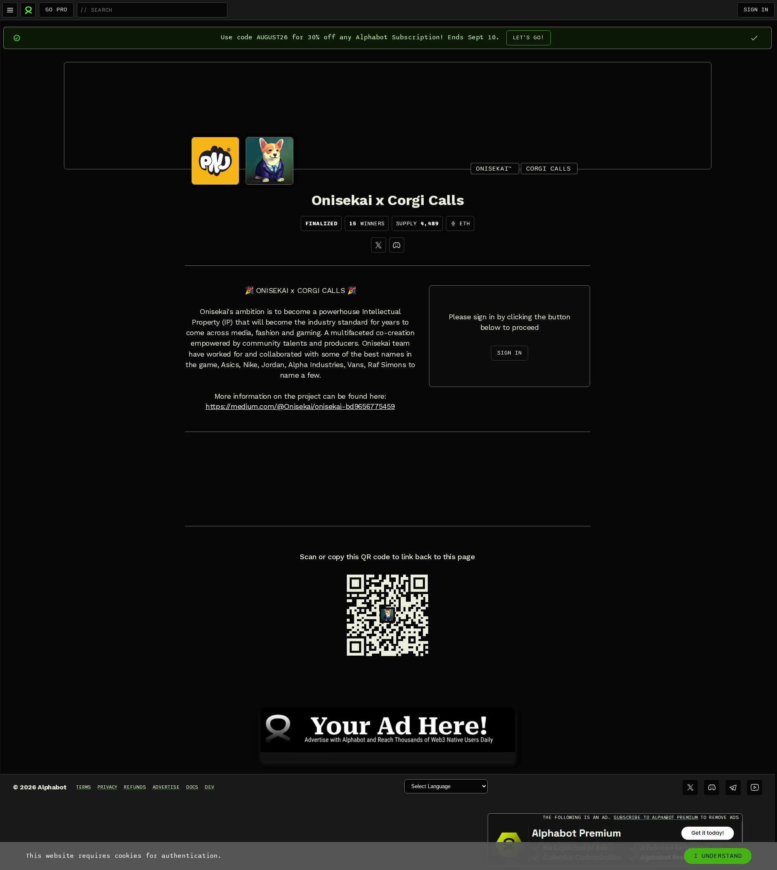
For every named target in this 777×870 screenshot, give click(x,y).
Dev (209, 787)
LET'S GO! (528, 37)
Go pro (56, 9)
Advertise (166, 787)
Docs (192, 787)
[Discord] (396, 244)
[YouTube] (754, 787)
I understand (718, 856)
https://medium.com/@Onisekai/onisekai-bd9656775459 (300, 406)
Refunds (135, 787)
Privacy (107, 787)
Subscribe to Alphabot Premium (656, 817)
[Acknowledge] (754, 37)
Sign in (756, 9)
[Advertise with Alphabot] (387, 729)
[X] (378, 244)
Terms (83, 787)
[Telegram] (733, 787)
